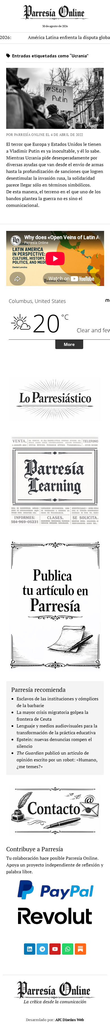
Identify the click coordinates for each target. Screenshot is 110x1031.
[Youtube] (55, 949)
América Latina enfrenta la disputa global (57, 37)
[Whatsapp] (67, 949)
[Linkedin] (29, 949)
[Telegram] (42, 949)
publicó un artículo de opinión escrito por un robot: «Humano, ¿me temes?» (57, 760)
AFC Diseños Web (69, 1019)
